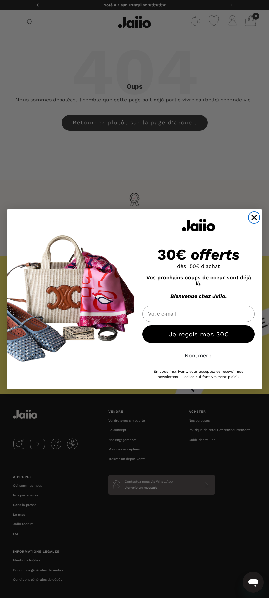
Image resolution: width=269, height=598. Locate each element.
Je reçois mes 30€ (199, 334)
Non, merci (199, 356)
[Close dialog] (254, 217)
